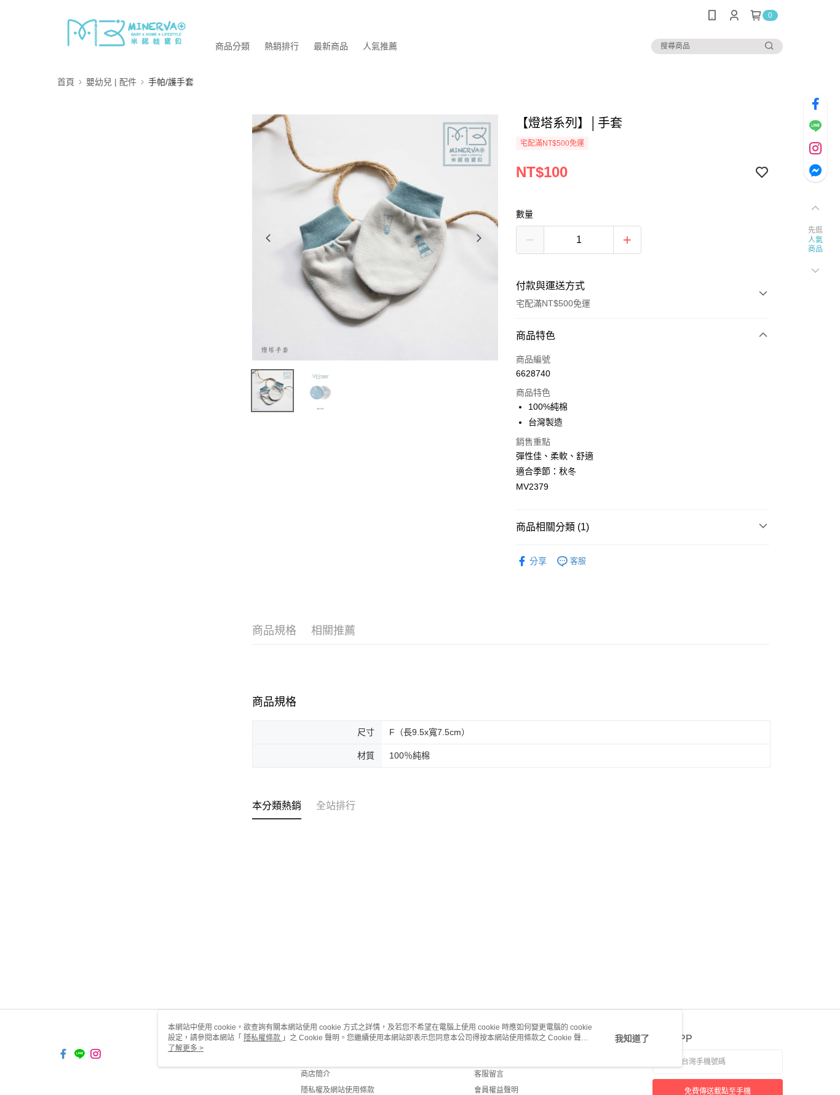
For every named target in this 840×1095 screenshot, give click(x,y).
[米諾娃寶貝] (125, 32)
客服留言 (489, 1074)
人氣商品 (815, 245)
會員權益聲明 (496, 1090)
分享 (538, 561)
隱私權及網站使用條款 (337, 1090)
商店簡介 (315, 1074)
